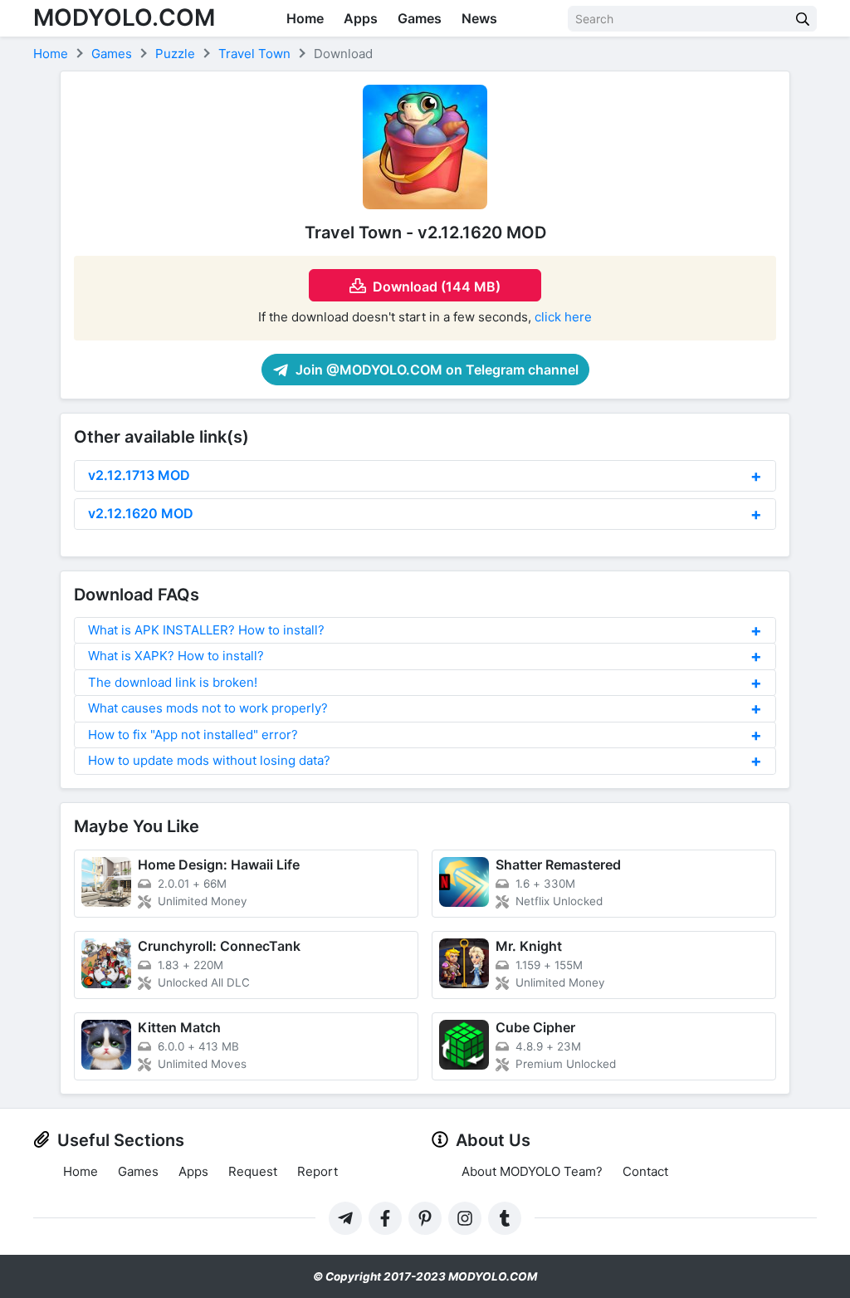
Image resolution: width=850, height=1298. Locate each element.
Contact (645, 1171)
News (479, 18)
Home (305, 18)
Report (317, 1171)
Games (420, 18)
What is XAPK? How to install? (176, 656)
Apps (361, 18)
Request (252, 1171)
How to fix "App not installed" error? (193, 734)
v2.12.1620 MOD (140, 513)
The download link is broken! (172, 682)
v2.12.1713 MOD (139, 475)
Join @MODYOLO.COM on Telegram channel (435, 369)
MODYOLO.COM (124, 17)
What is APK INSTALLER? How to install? (206, 630)
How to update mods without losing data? (209, 760)
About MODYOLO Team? (532, 1171)
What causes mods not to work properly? (208, 708)
